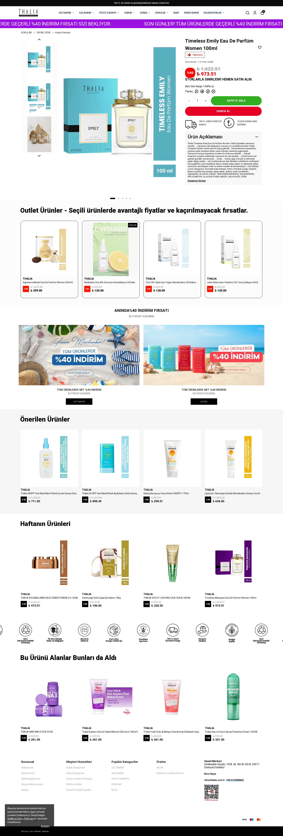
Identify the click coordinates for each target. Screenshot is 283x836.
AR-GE (160, 767)
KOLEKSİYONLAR (212, 12)
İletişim (25, 790)
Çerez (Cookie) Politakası (79, 778)
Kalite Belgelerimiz (30, 778)
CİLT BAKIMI (65, 12)
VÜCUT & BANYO (107, 12)
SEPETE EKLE (236, 100)
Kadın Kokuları (62, 32)
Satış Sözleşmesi (75, 773)
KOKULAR (160, 12)
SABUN (128, 12)
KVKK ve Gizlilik (74, 784)
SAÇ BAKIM (85, 12)
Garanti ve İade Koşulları (78, 790)
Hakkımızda (27, 767)
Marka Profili (27, 773)
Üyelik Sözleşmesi (75, 767)
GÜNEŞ (143, 12)
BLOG (114, 790)
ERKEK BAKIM (191, 12)
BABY (176, 12)
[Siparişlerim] (255, 13)
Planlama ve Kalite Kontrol (170, 773)
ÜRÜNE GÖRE (44, 32)
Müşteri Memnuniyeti (32, 784)
